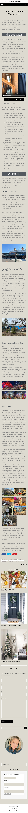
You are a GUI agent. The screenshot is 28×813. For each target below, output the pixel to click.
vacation (17, 561)
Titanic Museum (9, 192)
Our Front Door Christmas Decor (12, 625)
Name (3, 678)
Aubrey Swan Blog (13, 559)
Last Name (6, 787)
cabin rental (21, 559)
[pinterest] (16, 810)
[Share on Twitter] (9, 554)
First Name (6, 780)
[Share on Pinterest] (14, 554)
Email (3, 685)
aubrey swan (4, 559)
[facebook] (14, 810)
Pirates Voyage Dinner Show (13, 343)
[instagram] (9, 810)
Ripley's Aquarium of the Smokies (12, 270)
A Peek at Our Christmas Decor (11, 661)
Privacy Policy (14, 808)
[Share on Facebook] (3, 554)
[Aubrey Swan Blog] (14, 1)
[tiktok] (12, 810)
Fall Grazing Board (7, 589)
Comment (3, 698)
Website (3, 692)
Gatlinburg (4, 561)
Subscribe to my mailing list (11, 774)
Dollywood (6, 406)
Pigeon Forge (11, 561)
